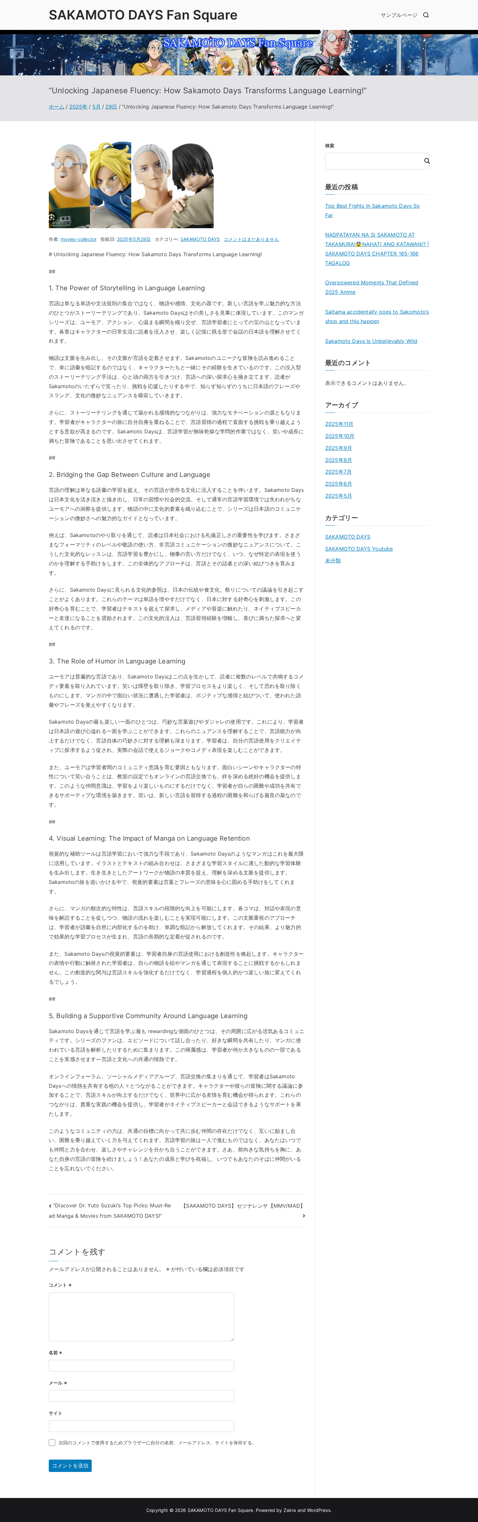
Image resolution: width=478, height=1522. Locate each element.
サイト (55, 1413)
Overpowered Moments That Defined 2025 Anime (371, 287)
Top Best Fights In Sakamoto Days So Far (372, 210)
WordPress (318, 1510)
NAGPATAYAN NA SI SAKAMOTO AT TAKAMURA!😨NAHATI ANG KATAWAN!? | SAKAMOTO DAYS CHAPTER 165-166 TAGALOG (377, 248)
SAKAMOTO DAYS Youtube (359, 548)
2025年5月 (338, 495)
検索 (329, 145)
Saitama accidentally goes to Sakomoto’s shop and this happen (377, 316)
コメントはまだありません (251, 239)
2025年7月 (338, 471)
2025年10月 (339, 436)
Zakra (290, 1510)
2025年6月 (338, 483)
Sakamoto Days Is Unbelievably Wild (371, 341)
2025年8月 (338, 460)
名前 (56, 1352)
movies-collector (79, 239)
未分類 (333, 560)
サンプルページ (399, 15)
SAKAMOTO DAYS (200, 239)
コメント (60, 1285)
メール (58, 1382)
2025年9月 (338, 448)
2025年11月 (339, 424)
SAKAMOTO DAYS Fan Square (143, 15)
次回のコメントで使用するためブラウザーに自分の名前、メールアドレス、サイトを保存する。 (158, 1442)
